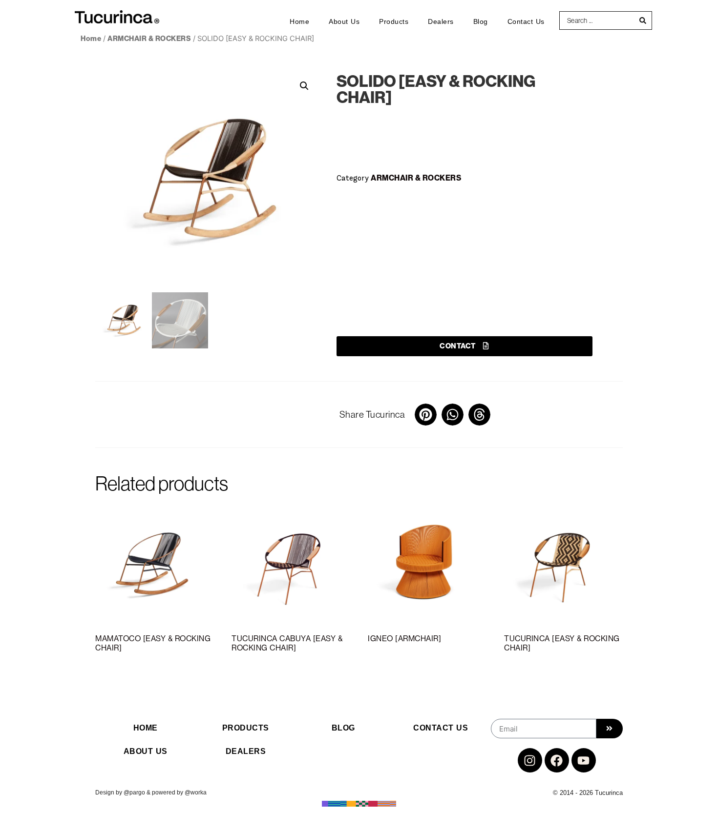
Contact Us (526, 21)
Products (393, 21)
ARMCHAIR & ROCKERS (149, 38)
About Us (344, 21)
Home (299, 21)
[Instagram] (530, 760)
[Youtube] (583, 760)
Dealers (441, 21)
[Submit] (609, 728)
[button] (304, 86)
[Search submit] (643, 20)
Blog (480, 21)
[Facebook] (557, 760)
